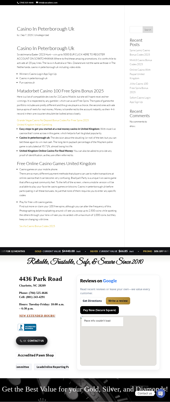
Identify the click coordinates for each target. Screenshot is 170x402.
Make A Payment (83, 11)
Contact (112, 11)
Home (16, 11)
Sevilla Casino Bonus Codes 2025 (37, 226)
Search (147, 29)
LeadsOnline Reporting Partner (49, 366)
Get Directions (92, 301)
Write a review (118, 301)
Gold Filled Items (147, 11)
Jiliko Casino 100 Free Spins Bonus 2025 (139, 88)
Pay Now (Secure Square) (99, 310)
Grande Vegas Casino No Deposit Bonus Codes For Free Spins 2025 (53, 120)
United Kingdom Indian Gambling (34, 124)
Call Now (129, 11)
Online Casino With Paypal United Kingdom (140, 74)
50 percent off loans (58, 11)
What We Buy (32, 11)
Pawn (100, 11)
